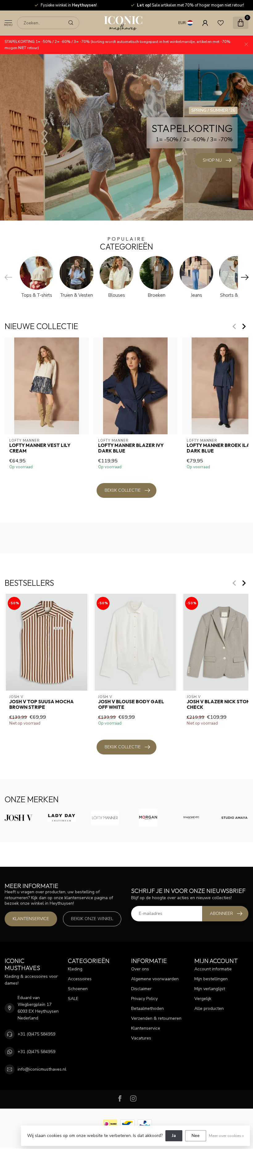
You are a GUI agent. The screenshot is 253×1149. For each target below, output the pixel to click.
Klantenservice (31, 919)
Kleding (75, 969)
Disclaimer (141, 989)
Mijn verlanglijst (209, 989)
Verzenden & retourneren (156, 1018)
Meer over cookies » (226, 1135)
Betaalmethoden (147, 1008)
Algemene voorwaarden (155, 979)
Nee (196, 1136)
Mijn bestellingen (211, 979)
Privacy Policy (144, 999)
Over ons (140, 969)
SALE (73, 999)
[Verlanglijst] (221, 23)
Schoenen (78, 989)
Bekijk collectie (123, 490)
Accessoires (80, 979)
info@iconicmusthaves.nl (42, 1069)
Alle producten (209, 1008)
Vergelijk (202, 999)
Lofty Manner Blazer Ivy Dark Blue (131, 447)
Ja (174, 1136)
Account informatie (213, 969)
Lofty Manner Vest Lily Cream (39, 447)
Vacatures (141, 1038)
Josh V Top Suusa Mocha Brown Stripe (41, 704)
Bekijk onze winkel (92, 919)
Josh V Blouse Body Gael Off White (131, 704)
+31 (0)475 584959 (36, 1034)
